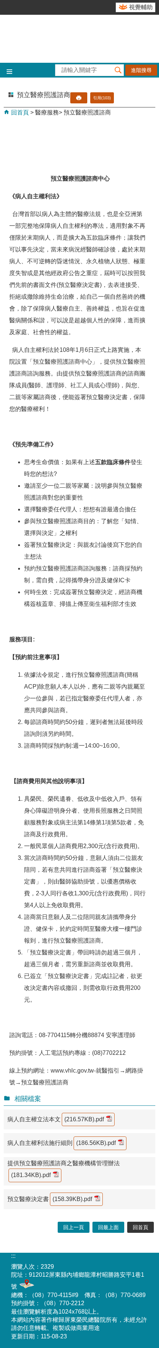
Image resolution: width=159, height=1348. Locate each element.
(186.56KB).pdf (96, 1143)
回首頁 (19, 112)
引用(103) (102, 98)
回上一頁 (73, 1227)
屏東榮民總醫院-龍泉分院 (79, 39)
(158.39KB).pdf (72, 1199)
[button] (118, 70)
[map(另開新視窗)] (25, 1286)
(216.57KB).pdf (84, 1119)
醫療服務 (47, 112)
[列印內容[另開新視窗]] (78, 97)
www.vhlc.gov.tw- (73, 1070)
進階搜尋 (141, 70)
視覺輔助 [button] (141, 7)
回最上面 (108, 1227)
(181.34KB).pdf (31, 1175)
